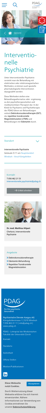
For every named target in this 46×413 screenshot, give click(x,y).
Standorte (7, 346)
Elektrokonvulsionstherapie (21, 258)
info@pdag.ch (25, 323)
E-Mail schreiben (25, 191)
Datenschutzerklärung (24, 407)
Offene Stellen (9, 360)
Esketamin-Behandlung (19, 261)
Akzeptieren (33, 384)
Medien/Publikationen (13, 367)
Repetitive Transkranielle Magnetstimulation (20, 266)
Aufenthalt (8, 353)
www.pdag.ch (9, 326)
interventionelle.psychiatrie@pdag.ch (24, 182)
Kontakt (6, 339)
